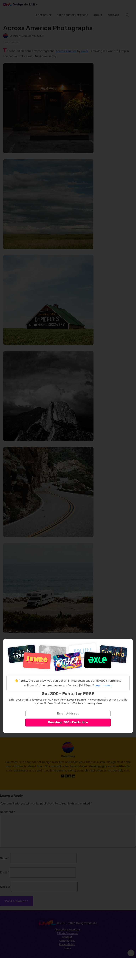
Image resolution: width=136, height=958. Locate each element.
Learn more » (103, 685)
